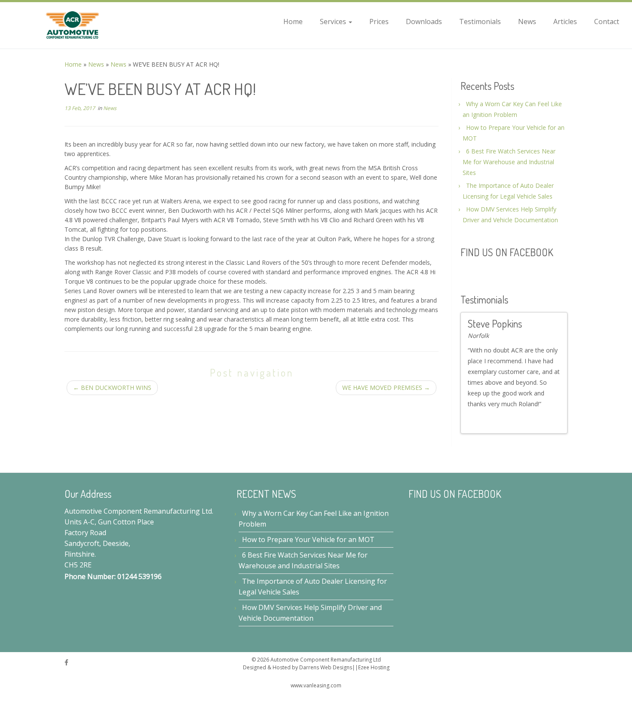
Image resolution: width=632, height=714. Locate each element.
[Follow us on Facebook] (69, 660)
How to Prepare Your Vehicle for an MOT (308, 537)
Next (557, 421)
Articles (565, 21)
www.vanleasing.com (316, 683)
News (527, 21)
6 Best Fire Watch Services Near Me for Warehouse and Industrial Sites (509, 162)
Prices (379, 21)
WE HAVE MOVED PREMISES (386, 387)
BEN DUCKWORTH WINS (112, 387)
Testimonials (480, 21)
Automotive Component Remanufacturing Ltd (325, 657)
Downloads (424, 21)
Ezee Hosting (374, 665)
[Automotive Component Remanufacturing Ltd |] (73, 25)
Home (293, 21)
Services (334, 21)
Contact (606, 21)
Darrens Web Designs (325, 665)
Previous (549, 421)
